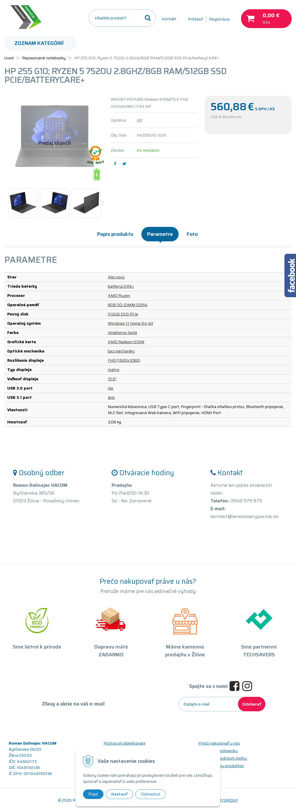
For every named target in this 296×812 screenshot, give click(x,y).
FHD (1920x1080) (124, 360)
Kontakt (169, 19)
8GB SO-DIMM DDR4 (128, 305)
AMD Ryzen (119, 295)
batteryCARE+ (121, 286)
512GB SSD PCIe (123, 314)
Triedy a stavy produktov (221, 766)
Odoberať (251, 704)
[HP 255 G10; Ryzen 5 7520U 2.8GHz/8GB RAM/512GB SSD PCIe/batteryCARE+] (54, 139)
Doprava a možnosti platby (222, 758)
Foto (192, 234)
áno (111, 397)
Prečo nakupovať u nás (219, 743)
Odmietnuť (150, 794)
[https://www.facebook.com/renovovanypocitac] (236, 686)
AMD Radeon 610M (126, 342)
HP (140, 120)
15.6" (112, 379)
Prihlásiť (195, 19)
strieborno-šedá (122, 332)
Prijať (93, 794)
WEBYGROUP (225, 800)
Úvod (9, 58)
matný (113, 369)
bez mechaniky (121, 351)
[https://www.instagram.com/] (248, 686)
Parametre (160, 234)
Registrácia (219, 19)
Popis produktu (115, 234)
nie (110, 388)
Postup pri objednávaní (124, 743)
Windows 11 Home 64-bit (130, 323)
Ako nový (116, 277)
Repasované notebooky (44, 58)
